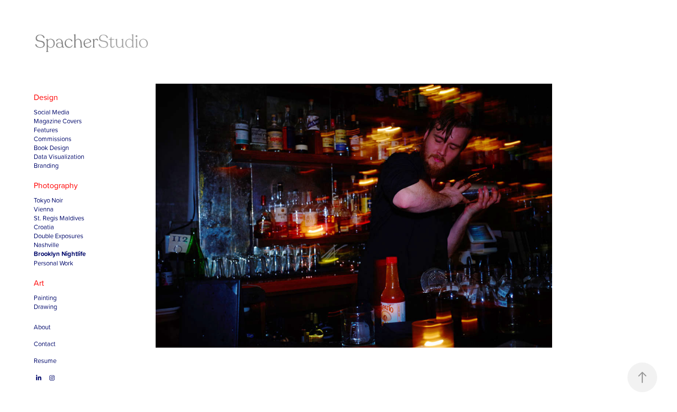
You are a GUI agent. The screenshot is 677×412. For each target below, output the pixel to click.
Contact (45, 343)
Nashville (46, 244)
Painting (45, 297)
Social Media (51, 111)
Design (46, 97)
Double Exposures (58, 235)
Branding (46, 165)
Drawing (45, 306)
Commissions (52, 138)
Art (39, 282)
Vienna (44, 209)
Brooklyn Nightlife (60, 253)
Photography (56, 185)
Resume (45, 360)
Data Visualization (59, 156)
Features (46, 129)
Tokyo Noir (48, 200)
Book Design (51, 147)
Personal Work (53, 262)
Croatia (44, 226)
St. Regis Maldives (59, 217)
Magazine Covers (58, 120)
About (42, 326)
